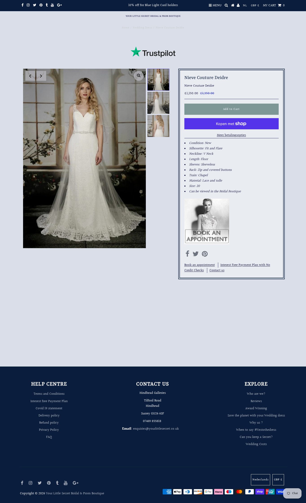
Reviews (256, 401)
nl (245, 5)
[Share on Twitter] (195, 255)
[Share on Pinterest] (205, 255)
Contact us (216, 270)
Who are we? (256, 393)
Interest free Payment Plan (49, 401)
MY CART (274, 5)
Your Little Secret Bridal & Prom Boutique (153, 16)
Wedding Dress (142, 28)
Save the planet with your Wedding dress (256, 415)
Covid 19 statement (49, 408)
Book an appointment (199, 265)
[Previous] (30, 76)
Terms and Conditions (49, 393)
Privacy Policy (49, 430)
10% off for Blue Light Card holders (153, 5)
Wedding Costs (256, 444)
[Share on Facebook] (187, 255)
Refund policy (49, 422)
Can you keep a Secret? (256, 437)
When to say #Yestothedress (256, 430)
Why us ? (256, 422)
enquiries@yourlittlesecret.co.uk (156, 428)
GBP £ (255, 5)
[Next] (41, 76)
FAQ (49, 437)
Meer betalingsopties (231, 135)
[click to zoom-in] (139, 76)
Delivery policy (49, 415)
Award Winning (256, 408)
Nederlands (260, 479)
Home (125, 28)
